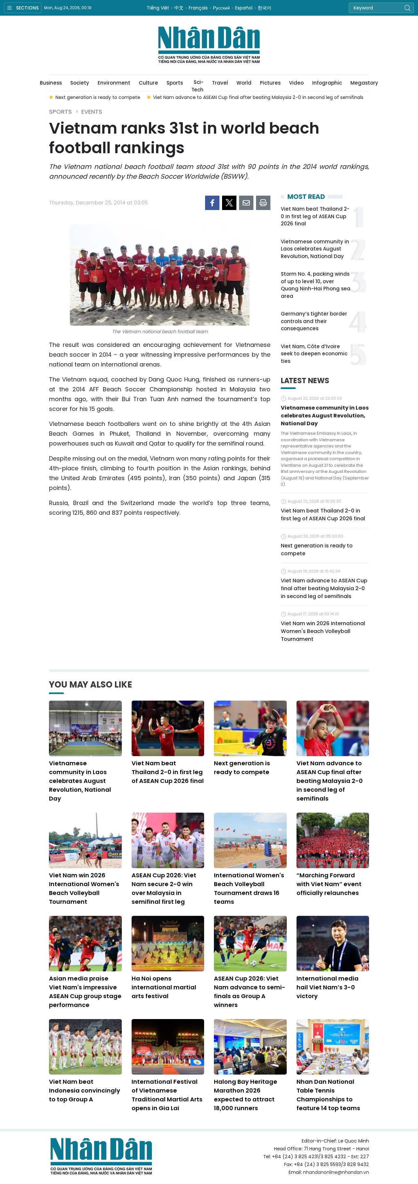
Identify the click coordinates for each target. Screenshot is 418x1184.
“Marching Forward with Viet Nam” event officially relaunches (329, 884)
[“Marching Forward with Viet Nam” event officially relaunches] (333, 840)
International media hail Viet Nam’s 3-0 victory (328, 987)
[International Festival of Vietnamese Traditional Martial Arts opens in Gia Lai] (168, 1047)
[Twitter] (229, 203)
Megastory (364, 82)
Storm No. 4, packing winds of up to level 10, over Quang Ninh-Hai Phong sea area (315, 285)
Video (296, 82)
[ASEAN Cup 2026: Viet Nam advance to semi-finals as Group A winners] (250, 943)
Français (198, 8)
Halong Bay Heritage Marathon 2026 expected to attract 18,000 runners (245, 1095)
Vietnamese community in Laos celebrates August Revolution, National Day (315, 249)
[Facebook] (212, 203)
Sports (175, 82)
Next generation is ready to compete (317, 549)
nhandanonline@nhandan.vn (336, 1172)
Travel (220, 82)
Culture (148, 82)
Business (51, 82)
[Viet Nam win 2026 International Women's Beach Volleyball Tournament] (85, 840)
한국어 (264, 8)
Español (243, 8)
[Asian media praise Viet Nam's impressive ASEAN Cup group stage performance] (85, 943)
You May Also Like (90, 684)
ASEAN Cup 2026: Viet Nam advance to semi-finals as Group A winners (249, 991)
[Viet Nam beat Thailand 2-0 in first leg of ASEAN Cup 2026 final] (168, 728)
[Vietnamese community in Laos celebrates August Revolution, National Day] (85, 728)
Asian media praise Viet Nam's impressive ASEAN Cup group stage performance (85, 991)
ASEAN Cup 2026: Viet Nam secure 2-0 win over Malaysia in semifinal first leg (164, 888)
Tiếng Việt (158, 8)
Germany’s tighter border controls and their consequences (314, 321)
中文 (179, 8)
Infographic (327, 82)
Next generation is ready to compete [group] (98, 97)
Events (91, 111)
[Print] (263, 203)
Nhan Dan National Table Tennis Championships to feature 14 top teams (328, 1095)
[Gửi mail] (246, 203)
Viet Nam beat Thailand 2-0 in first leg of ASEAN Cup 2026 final (315, 216)
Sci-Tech (197, 85)
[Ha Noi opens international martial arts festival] (168, 943)
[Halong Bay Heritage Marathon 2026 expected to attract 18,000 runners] (250, 1047)
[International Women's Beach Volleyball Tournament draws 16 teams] (250, 840)
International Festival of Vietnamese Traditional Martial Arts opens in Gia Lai (167, 1095)
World (243, 82)
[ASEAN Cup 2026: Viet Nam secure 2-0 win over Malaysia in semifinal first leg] (168, 840)
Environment (114, 82)
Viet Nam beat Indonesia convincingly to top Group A (84, 1090)
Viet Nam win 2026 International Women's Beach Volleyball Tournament (323, 631)
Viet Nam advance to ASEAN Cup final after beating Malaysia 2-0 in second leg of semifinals (324, 588)
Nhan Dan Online (209, 45)
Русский (221, 8)
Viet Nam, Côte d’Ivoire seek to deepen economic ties (314, 354)
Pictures (270, 82)
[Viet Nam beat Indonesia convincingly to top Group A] (85, 1047)
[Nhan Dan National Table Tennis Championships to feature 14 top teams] (333, 1047)
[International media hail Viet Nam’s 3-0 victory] (333, 943)
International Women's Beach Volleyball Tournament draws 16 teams (249, 888)
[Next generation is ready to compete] (250, 728)
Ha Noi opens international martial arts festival (164, 987)
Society (79, 82)
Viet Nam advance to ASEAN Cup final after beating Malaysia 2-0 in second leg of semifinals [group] (258, 97)
